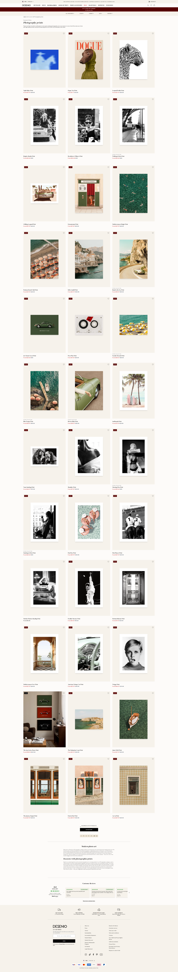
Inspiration (101, 5)
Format (91, 13)
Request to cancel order (114, 950)
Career (86, 930)
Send (64, 941)
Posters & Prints (52, 5)
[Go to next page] (97, 836)
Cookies (111, 935)
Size (100, 13)
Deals (85, 5)
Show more (89, 829)
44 (94, 836)
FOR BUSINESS (109, 5)
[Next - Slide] (129, 892)
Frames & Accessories (76, 5)
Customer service (113, 928)
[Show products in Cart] (154, 5)
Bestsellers (37, 5)
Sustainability (88, 933)
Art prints (30, 16)
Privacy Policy (62, 944)
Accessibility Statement (90, 935)
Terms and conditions (114, 933)
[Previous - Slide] (64, 892)
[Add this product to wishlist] (64, 33)
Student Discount (89, 940)
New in (44, 5)
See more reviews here (89, 901)
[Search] (148, 5)
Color (81, 13)
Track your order (113, 930)
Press (86, 928)
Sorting (109, 13)
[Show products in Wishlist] (151, 5)
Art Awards (87, 946)
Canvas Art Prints (63, 5)
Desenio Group (93, 968)
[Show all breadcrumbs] (24, 17)
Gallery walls (92, 5)
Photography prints (38, 16)
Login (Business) (89, 949)
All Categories (69, 13)
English (30, 1)
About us (87, 925)
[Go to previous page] (81, 836)
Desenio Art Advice (113, 925)
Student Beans (88, 937)
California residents (113, 941)
